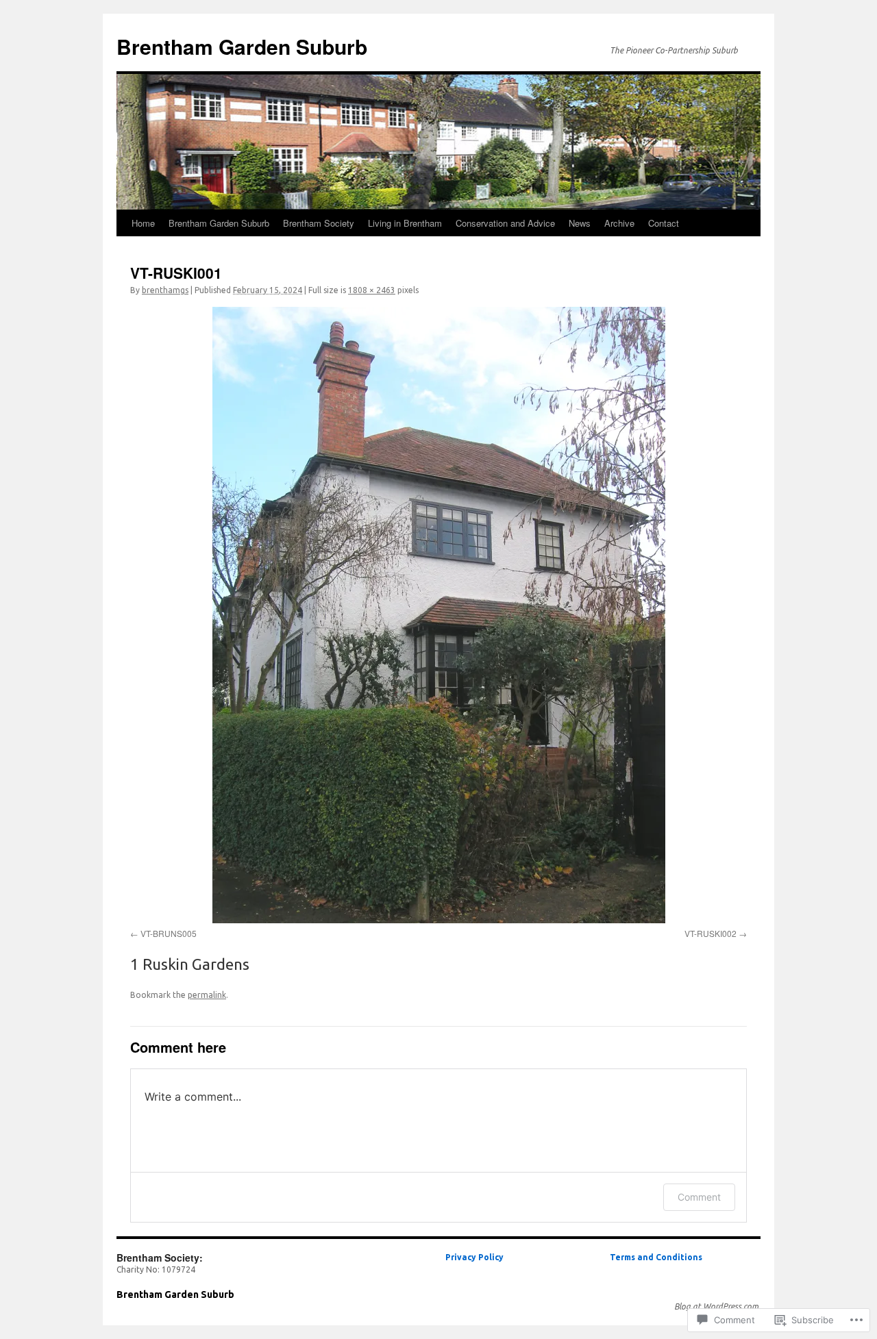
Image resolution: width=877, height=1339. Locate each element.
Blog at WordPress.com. (717, 1306)
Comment (699, 1197)
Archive (619, 222)
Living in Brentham (405, 222)
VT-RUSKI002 (710, 933)
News (580, 222)
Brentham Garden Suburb (241, 46)
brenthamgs (165, 290)
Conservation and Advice (505, 222)
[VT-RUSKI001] (438, 615)
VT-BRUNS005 (168, 933)
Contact (663, 222)
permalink (207, 994)
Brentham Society (318, 222)
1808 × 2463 (371, 290)
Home (143, 222)
